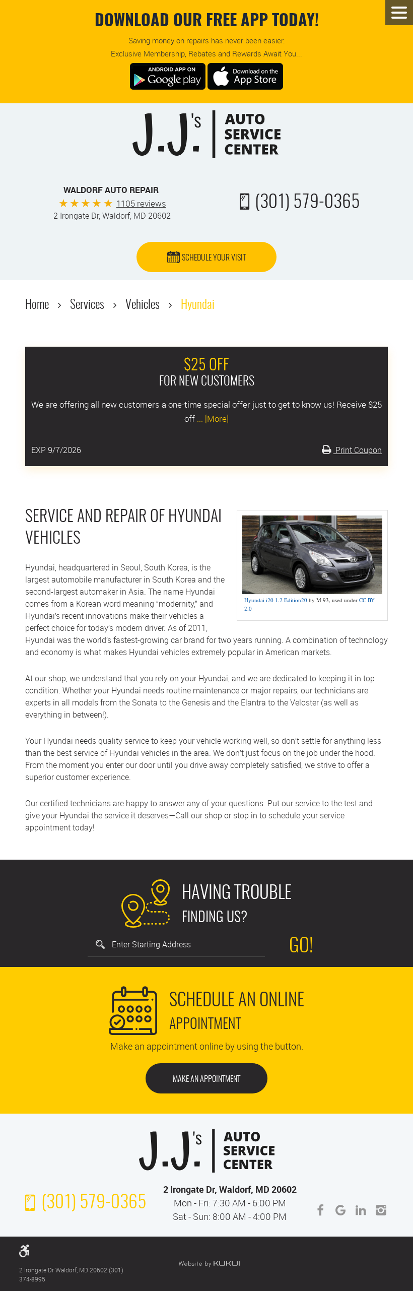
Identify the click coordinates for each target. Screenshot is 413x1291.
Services (87, 305)
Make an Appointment (206, 1079)
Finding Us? (237, 905)
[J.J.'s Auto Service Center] (206, 134)
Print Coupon (357, 450)
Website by (209, 1263)
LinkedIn (361, 1210)
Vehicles (142, 305)
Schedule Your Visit (214, 258)
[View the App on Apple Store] (245, 75)
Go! (301, 946)
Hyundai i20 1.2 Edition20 (275, 600)
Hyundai (198, 305)
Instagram (381, 1210)
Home (37, 305)
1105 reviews (141, 203)
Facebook (320, 1210)
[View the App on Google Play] (167, 75)
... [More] (212, 418)
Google (340, 1210)
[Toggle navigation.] (399, 12)
